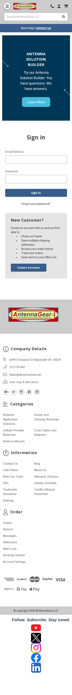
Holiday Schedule (45, 483)
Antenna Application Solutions (10, 419)
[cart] (66, 6)
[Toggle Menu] (7, 6)
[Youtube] (6, 392)
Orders (7, 523)
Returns (8, 529)
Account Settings (14, 562)
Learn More (36, 102)
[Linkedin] (37, 392)
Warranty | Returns (46, 476)
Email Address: (14, 151)
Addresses (10, 542)
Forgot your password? (36, 203)
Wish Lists (10, 549)
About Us (40, 470)
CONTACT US (43, 28)
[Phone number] (53, 6)
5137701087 (17, 367)
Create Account (28, 267)
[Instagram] (21, 392)
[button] (36, 628)
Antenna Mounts (14, 441)
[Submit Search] (63, 17)
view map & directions (23, 382)
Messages (10, 536)
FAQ (5, 483)
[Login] (60, 6)
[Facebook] (29, 392)
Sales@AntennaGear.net (25, 375)
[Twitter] (13, 392)
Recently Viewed (14, 555)
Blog (37, 463)
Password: (11, 171)
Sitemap (8, 500)
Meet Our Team (13, 476)
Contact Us (10, 463)
